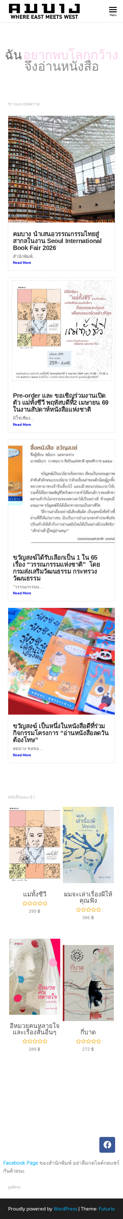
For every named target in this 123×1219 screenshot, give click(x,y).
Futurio (107, 1208)
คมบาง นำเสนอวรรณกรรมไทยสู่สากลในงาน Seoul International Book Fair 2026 (57, 240)
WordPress (65, 1208)
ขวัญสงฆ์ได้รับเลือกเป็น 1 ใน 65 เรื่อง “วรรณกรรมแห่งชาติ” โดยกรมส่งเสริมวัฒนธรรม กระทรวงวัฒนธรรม (56, 568)
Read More (22, 262)
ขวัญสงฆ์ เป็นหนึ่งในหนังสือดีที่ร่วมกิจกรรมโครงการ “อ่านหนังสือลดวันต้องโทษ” (60, 732)
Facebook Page (20, 1163)
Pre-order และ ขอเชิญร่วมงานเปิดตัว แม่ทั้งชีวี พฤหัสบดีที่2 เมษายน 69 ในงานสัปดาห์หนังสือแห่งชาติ (60, 402)
